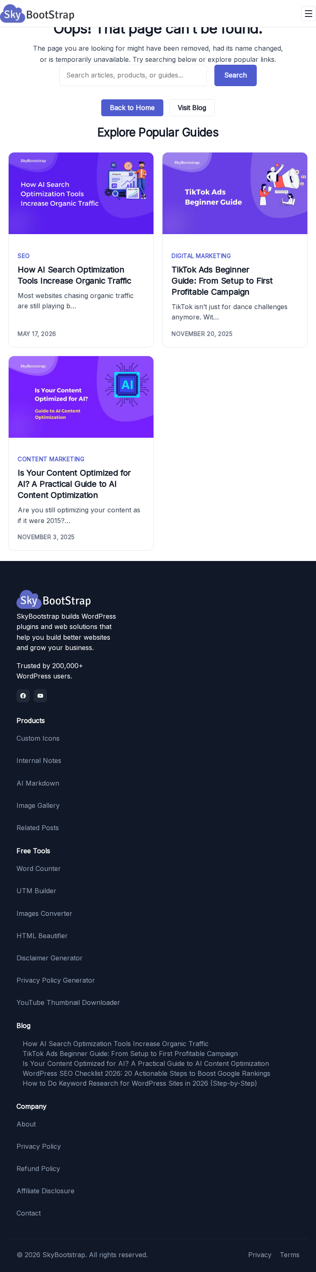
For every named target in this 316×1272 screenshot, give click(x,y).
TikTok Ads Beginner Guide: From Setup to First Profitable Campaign (222, 281)
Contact (28, 1213)
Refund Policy (38, 1168)
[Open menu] (308, 13)
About (26, 1124)
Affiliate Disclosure (45, 1191)
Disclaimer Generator (49, 958)
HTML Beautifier (42, 936)
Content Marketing (51, 458)
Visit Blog (192, 107)
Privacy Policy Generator (55, 980)
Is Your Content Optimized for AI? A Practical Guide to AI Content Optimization (74, 484)
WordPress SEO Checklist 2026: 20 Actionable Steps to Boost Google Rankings (146, 1073)
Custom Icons (38, 738)
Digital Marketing (201, 255)
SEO (24, 255)
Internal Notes (38, 760)
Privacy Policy (38, 1146)
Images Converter (44, 913)
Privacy (260, 1255)
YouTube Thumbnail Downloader (68, 1002)
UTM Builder (36, 891)
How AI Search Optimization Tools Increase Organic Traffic (74, 275)
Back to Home (132, 107)
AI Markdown (37, 783)
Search (235, 75)
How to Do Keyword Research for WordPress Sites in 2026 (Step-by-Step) (140, 1083)
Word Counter (38, 868)
